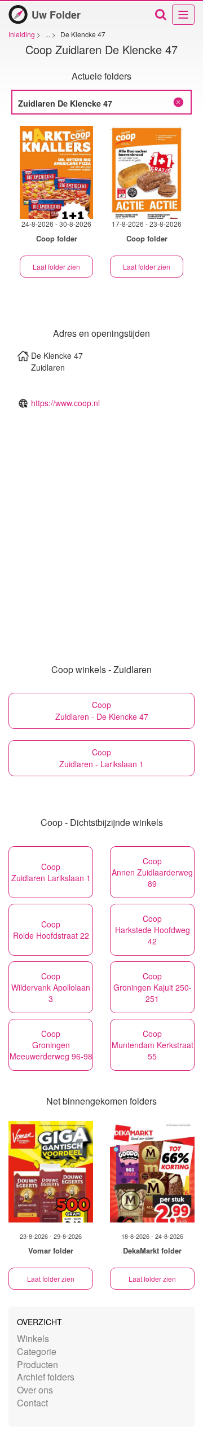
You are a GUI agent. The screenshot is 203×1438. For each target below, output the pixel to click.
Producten (37, 1364)
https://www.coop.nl (65, 402)
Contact (32, 1402)
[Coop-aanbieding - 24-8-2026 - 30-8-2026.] (56, 172)
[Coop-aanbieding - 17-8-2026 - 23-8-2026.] (146, 172)
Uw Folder (56, 14)
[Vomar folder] (50, 1171)
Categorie (36, 1351)
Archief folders (45, 1376)
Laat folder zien (56, 266)
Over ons (35, 1389)
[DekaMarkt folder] (152, 1171)
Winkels (33, 1338)
